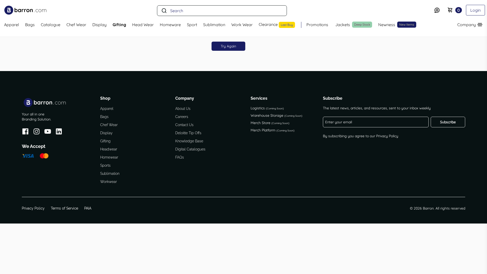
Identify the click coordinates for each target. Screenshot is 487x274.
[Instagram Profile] (36, 132)
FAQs (179, 157)
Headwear (108, 149)
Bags (104, 117)
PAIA (87, 208)
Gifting (105, 141)
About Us (182, 109)
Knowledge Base (189, 141)
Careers (181, 117)
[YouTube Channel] (47, 132)
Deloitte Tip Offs (188, 133)
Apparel (106, 109)
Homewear (109, 157)
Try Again (228, 46)
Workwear (108, 182)
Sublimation (109, 174)
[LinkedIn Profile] (58, 132)
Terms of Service (64, 208)
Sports (105, 165)
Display (106, 133)
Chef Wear (109, 125)
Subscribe (448, 122)
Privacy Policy (387, 136)
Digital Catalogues (190, 149)
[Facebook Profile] (25, 132)
